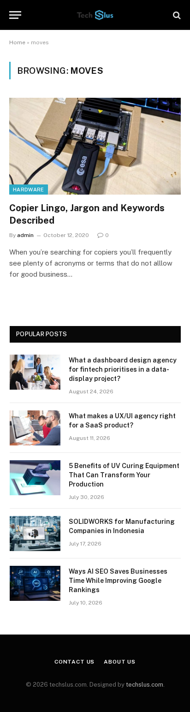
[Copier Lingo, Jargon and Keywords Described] (95, 146)
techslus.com (144, 684)
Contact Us (74, 662)
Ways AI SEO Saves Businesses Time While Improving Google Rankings (118, 580)
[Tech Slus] (95, 15)
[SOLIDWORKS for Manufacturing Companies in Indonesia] (35, 533)
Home (17, 42)
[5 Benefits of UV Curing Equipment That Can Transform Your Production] (35, 477)
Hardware (28, 189)
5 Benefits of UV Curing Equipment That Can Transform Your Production (124, 475)
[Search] (176, 15)
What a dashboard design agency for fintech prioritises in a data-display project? (123, 369)
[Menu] (15, 15)
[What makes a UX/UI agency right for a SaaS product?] (35, 427)
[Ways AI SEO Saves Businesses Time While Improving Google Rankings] (35, 583)
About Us (120, 662)
